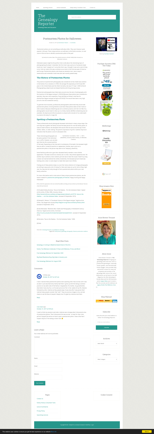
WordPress (88, 424)
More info (53, 432)
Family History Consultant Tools (46, 403)
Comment (37, 337)
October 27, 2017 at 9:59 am (45, 309)
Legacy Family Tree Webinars (105, 285)
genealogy (64, 231)
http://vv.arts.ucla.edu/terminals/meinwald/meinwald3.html (54, 213)
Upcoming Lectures (42, 415)
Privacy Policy (41, 411)
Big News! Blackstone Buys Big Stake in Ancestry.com (52, 257)
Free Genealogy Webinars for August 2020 (49, 261)
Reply (38, 297)
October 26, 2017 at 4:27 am (51, 277)
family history (58, 231)
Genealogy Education (47, 229)
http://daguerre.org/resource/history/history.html (70, 202)
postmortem (80, 231)
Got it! (147, 431)
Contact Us (40, 398)
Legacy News (104, 281)
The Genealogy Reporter (48, 19)
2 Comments (72, 42)
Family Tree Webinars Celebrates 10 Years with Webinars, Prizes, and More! (58, 249)
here (114, 285)
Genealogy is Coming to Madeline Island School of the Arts (53, 245)
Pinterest (75, 231)
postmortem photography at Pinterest (58, 177)
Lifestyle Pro (71, 424)
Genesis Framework (80, 424)
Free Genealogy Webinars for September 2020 (50, 253)
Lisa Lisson (40, 307)
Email (35, 366)
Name (36, 358)
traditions (85, 231)
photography (69, 231)
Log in (92, 424)
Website (36, 374)
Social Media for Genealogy (58, 229)
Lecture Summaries (42, 407)
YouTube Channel (109, 54)
